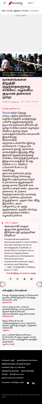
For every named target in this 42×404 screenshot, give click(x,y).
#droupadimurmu (12, 256)
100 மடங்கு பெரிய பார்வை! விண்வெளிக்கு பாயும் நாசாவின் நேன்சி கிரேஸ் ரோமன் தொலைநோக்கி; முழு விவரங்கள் (18, 310)
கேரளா (6, 113)
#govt (31, 262)
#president (23, 253)
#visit (20, 259)
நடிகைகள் (7, 302)
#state (15, 259)
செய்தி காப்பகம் (17, 374)
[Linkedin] (31, 279)
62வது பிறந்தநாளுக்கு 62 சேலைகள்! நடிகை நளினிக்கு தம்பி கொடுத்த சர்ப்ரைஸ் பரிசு (20, 297)
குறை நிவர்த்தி (27, 371)
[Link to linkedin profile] (33, 383)
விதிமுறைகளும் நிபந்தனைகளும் (16, 364)
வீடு (3, 11)
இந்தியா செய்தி (21, 11)
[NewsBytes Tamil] (16, 3)
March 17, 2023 (11, 270)
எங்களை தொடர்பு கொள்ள (13, 367)
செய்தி (9, 11)
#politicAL (23, 262)
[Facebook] (10, 279)
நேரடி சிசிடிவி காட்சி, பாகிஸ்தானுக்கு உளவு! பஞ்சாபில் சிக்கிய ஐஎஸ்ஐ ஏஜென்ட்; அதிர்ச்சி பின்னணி (19, 324)
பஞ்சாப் (5, 330)
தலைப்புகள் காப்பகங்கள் (12, 378)
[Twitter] (24, 279)
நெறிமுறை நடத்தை (10, 371)
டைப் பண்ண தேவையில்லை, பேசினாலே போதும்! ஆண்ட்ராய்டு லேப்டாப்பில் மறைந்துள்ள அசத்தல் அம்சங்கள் (19, 338)
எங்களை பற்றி (8, 360)
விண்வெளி (8, 316)
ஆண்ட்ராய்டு (8, 344)
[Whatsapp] (17, 279)
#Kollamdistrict (27, 256)
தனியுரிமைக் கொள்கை (27, 360)
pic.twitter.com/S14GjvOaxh (16, 264)
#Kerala (7, 259)
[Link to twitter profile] (28, 383)
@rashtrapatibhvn (21, 239)
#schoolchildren (11, 262)
